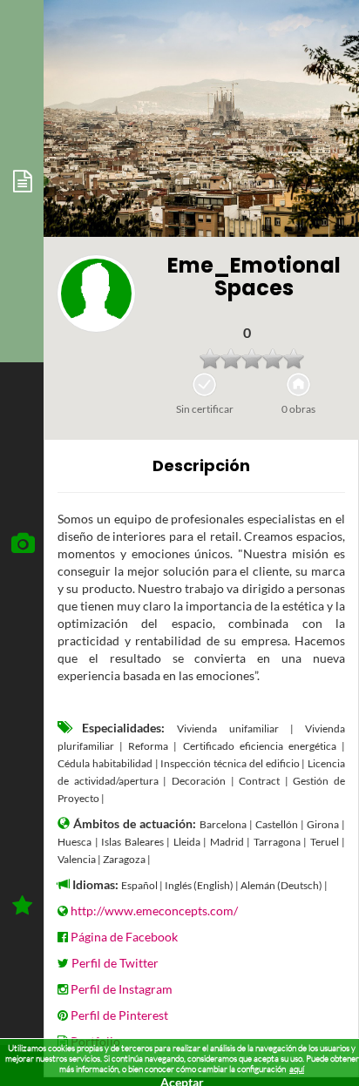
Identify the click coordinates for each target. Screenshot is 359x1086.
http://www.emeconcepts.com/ (154, 910)
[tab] (22, 181)
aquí (296, 1069)
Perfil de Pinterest (119, 1015)
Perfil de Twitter (115, 962)
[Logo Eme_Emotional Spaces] (96, 294)
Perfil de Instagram (122, 988)
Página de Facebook (124, 936)
